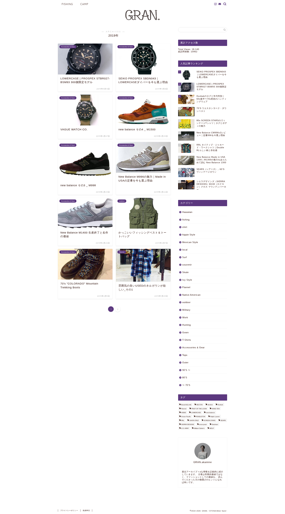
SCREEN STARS (209, 420)
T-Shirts (186, 340)
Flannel (186, 287)
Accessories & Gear (193, 347)
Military (186, 310)
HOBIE (183, 413)
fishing (186, 219)
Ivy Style (187, 280)
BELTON (199, 405)
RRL (182, 420)
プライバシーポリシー (69, 510)
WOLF (212, 428)
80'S (184, 377)
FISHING (67, 4)
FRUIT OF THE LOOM (199, 409)
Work (185, 317)
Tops (184, 355)
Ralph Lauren (215, 416)
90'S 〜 (186, 370)
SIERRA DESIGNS (187, 424)
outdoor (186, 302)
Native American (191, 295)
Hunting (186, 325)
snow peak (203, 424)
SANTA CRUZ (194, 420)
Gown (185, 332)
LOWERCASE (196, 413)
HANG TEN (216, 409)
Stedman (215, 424)
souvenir (187, 264)
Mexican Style (190, 242)
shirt (184, 227)
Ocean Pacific (186, 416)
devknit (210, 405)
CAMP (84, 4)
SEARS (223, 420)
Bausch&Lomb (186, 405)
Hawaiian (187, 212)
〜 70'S (186, 385)
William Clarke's (199, 428)
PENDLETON (200, 416)
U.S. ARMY (185, 428)
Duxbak (220, 405)
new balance (210, 413)
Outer (185, 362)
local (184, 249)
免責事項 (86, 510)
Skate (185, 272)
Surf (184, 257)
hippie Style (188, 234)
